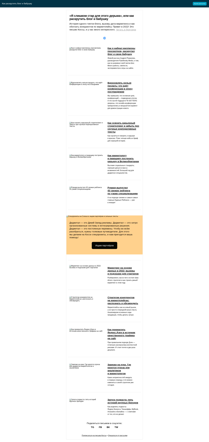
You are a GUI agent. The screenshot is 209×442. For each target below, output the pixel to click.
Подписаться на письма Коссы (94, 435)
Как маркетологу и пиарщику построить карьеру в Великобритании (123, 158)
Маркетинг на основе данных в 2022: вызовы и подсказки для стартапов (123, 271)
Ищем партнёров (104, 245)
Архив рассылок (199, 3)
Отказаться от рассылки (117, 435)
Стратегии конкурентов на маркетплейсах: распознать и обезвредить (123, 300)
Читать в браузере (126, 29)
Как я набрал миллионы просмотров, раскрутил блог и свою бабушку (121, 51)
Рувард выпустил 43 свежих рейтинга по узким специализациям (123, 190)
